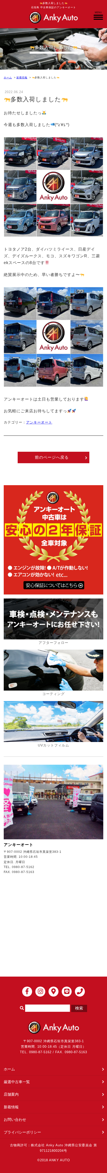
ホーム (8, 77)
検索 (79, 1008)
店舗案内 (11, 1094)
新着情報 (21, 77)
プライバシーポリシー (22, 1132)
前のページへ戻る (52, 457)
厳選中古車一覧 (17, 1082)
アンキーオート (39, 422)
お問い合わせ (15, 1119)
